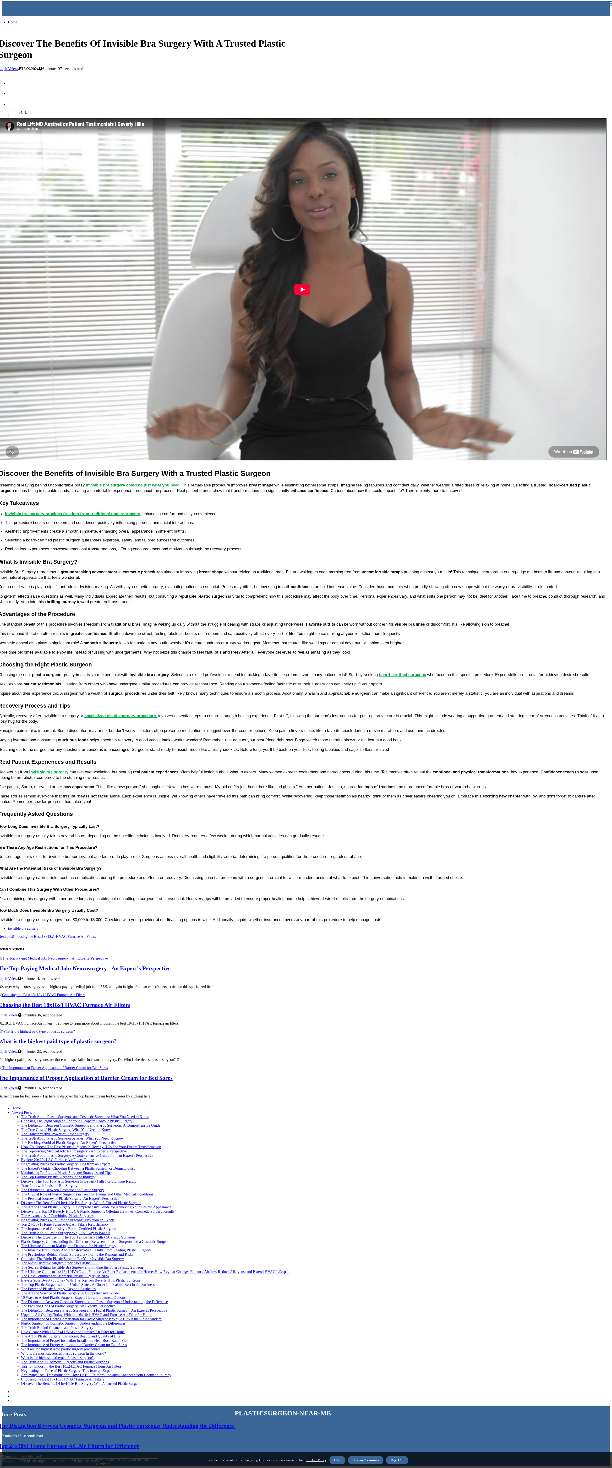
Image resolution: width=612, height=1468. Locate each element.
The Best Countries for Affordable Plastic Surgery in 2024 (65, 1276)
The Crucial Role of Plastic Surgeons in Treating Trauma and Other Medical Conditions (87, 1194)
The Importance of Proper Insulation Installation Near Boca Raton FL (73, 1340)
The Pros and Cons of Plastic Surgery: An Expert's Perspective (68, 1306)
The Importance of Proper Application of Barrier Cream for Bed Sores (74, 1345)
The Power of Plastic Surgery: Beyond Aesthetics (58, 1289)
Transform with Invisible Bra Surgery (49, 1186)
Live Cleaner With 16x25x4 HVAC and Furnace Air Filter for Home (73, 1332)
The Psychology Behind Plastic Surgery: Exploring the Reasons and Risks (77, 1254)
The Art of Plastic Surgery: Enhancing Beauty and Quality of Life (70, 1336)
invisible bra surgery (23, 928)
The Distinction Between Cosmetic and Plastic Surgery (62, 1190)
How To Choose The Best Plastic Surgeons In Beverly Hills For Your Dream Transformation (91, 1147)
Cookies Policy (316, 1460)
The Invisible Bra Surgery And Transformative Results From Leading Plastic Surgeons (86, 1250)
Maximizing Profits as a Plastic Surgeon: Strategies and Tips (66, 1173)
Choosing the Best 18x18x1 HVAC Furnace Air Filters (62, 1379)
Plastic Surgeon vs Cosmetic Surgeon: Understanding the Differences (73, 1323)
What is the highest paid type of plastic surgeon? (57, 1358)
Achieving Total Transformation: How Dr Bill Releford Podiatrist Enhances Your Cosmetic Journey (96, 1375)
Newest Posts (21, 1112)
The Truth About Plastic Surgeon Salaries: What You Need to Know (72, 1138)
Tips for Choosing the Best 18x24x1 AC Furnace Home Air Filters (71, 1366)
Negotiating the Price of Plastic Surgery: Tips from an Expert (67, 1371)
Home (12, 22)
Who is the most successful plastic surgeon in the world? (63, 1353)
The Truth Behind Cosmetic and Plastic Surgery (57, 1328)
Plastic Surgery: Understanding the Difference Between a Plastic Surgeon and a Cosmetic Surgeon (95, 1241)
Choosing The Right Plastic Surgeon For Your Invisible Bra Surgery (72, 1259)
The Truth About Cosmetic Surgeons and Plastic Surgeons (65, 1362)
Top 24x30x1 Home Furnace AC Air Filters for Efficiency (65, 1224)
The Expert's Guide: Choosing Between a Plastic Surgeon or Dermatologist (78, 1168)
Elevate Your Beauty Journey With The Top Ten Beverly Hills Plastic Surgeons (81, 1280)
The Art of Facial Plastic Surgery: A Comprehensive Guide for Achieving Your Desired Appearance (96, 1207)
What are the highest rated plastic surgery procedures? (61, 1349)
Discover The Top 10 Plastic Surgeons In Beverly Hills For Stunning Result (78, 1181)
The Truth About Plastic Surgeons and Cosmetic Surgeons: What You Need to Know (85, 1117)
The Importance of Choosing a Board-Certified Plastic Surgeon (68, 1229)
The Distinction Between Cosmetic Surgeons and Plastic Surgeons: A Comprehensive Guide (90, 1125)
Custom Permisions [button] (366, 1460)
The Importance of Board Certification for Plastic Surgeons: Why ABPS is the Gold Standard (91, 1319)
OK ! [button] (337, 1460)
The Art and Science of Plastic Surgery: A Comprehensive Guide (70, 1293)
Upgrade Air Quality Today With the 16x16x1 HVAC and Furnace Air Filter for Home (86, 1315)
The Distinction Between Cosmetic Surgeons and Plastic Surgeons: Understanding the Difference (94, 1302)
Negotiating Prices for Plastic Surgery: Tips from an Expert (65, 1164)
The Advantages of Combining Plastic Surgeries (57, 1216)
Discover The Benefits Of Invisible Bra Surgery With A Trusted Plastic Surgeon (81, 1203)
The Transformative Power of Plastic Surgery (55, 1134)
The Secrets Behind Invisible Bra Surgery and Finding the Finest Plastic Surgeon (82, 1267)
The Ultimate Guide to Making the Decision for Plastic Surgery (68, 1246)
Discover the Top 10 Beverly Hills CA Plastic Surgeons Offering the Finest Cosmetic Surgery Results (97, 1211)
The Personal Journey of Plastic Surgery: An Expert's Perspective (70, 1198)
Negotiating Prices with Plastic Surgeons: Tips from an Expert (67, 1220)
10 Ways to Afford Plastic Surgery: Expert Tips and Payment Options (73, 1297)
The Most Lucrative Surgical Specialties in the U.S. (59, 1263)
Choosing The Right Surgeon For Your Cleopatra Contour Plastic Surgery (76, 1121)
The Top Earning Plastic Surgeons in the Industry (58, 1177)
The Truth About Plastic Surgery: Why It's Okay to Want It (65, 1233)
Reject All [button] (397, 1460)
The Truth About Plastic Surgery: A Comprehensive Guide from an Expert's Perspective (87, 1155)
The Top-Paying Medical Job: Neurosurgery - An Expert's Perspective (74, 1151)
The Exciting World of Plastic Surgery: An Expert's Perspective (68, 1143)
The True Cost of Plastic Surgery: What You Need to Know (66, 1130)
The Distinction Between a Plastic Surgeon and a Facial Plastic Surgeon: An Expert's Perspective (94, 1310)
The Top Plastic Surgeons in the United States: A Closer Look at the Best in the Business (88, 1284)
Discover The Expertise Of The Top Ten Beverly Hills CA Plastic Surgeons (78, 1237)
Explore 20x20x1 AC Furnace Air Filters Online (57, 1160)
